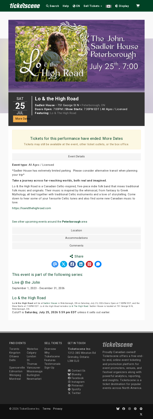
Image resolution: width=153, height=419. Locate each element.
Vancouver (33, 367)
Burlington (33, 375)
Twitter (76, 393)
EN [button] (78, 5)
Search (54, 5)
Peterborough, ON (93, 105)
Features (50, 360)
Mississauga (35, 371)
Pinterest (77, 385)
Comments (77, 245)
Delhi (12, 360)
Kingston (14, 352)
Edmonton (15, 371)
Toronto (14, 348)
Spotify (76, 389)
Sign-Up (49, 367)
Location (76, 230)
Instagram (78, 381)
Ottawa (14, 356)
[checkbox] (122, 5)
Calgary (32, 352)
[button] (108, 5)
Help (66, 5)
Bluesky (76, 374)
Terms (47, 408)
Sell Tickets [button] (92, 5)
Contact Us (78, 370)
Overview (50, 348)
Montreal (15, 378)
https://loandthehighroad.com (31, 208)
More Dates (21, 118)
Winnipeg (15, 375)
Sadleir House (50, 303)
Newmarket (34, 378)
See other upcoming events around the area (49, 221)
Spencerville (17, 367)
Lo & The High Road (63, 113)
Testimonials (52, 363)
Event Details (76, 156)
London (31, 356)
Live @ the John (26, 282)
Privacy (58, 408)
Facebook (77, 378)
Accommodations (76, 238)
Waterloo (32, 348)
